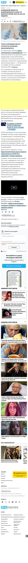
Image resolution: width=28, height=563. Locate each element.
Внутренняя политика (6, 514)
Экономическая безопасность (17, 522)
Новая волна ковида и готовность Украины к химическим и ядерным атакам (13, 205)
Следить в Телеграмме (15, 266)
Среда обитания (4, 531)
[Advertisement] (14, 95)
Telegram (15, 67)
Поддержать (20, 2)
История (16, 527)
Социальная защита (18, 514)
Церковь (3, 533)
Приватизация (4, 523)
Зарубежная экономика (19, 517)
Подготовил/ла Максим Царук (9, 219)
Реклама (3, 478)
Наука (2, 527)
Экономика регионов (6, 525)
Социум (15, 525)
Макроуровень (4, 519)
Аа (13, 2)
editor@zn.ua (22, 495)
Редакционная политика (7, 480)
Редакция (3, 476)
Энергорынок (4, 521)
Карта (2, 482)
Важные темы (4, 5)
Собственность (17, 533)
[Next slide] (26, 6)
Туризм (15, 531)
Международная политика (7, 517)
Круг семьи (16, 529)
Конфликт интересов (19, 519)
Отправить (14, 247)
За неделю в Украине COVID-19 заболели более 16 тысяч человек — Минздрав (15, 126)
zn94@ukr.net (18, 493)
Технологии (4, 529)
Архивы (3, 474)
